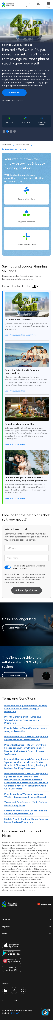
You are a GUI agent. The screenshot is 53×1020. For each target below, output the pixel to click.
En (3, 1000)
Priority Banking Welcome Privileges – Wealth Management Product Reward (25, 795)
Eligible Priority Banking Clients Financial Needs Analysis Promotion (26, 820)
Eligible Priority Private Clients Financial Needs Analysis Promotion (25, 812)
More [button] (4, 933)
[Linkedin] (5, 990)
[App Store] (11, 945)
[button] (7, 567)
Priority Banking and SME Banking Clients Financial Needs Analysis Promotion (22, 719)
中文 (15, 1000)
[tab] (4, 131)
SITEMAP (15, 1013)
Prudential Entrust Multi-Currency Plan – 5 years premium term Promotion (26, 738)
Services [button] (6, 919)
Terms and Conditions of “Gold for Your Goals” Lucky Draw (26, 804)
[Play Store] (11, 953)
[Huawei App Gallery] (11, 961)
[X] (22, 990)
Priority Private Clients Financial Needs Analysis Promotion (25, 730)
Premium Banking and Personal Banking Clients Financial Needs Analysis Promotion (25, 708)
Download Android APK (11, 968)
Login (39, 7)
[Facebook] (14, 990)
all (34, 286)
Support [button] (6, 926)
